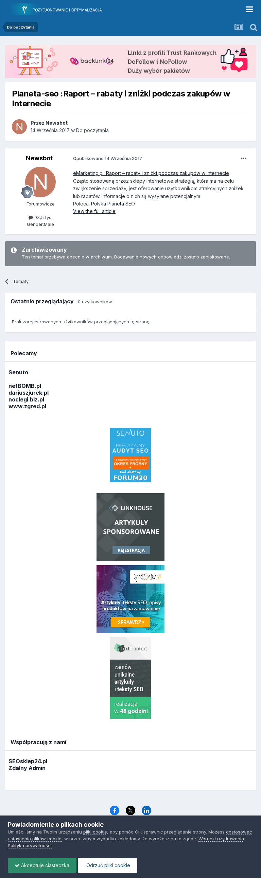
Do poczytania (92, 130)
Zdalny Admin (27, 768)
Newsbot (39, 158)
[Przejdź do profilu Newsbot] (19, 126)
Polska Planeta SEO (113, 204)
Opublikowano (107, 158)
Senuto (18, 372)
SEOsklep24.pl (27, 761)
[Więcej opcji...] (243, 159)
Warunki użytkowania (221, 838)
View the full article (94, 211)
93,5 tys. (42, 217)
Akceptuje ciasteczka (44, 865)
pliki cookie (95, 832)
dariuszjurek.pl (28, 392)
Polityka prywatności (30, 845)
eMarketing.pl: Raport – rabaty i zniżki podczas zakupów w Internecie (151, 173)
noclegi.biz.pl (26, 399)
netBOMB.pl (24, 385)
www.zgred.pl (27, 406)
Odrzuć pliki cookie (107, 865)
